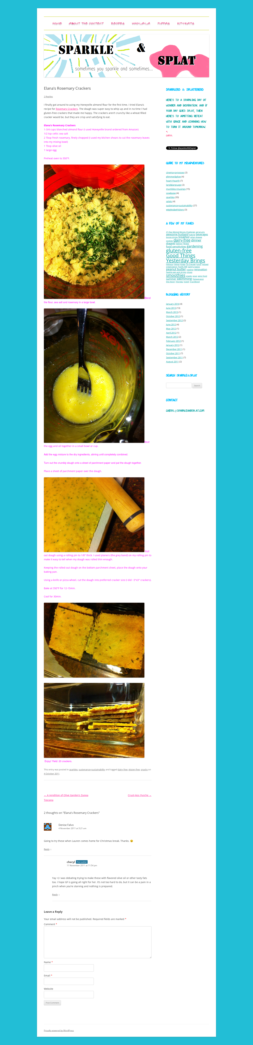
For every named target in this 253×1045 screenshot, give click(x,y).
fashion (179, 243)
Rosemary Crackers (67, 108)
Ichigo (183, 264)
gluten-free (134, 769)
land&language (173, 184)
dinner (196, 240)
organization (171, 267)
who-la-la (141, 23)
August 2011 (172, 361)
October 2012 (173, 316)
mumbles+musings (176, 188)
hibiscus (169, 264)
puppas (164, 23)
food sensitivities (176, 246)
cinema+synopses (175, 172)
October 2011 (173, 353)
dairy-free (123, 769)
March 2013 (172, 312)
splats (169, 201)
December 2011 (174, 349)
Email (48, 975)
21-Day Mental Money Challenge (180, 232)
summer (171, 278)
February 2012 (173, 340)
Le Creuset (191, 264)
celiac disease (196, 237)
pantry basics (194, 267)
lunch (198, 264)
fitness (186, 243)
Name (48, 962)
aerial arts (200, 232)
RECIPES (117, 23)
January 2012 (172, 345)
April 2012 (171, 332)
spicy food (202, 276)
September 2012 (174, 320)
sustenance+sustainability (92, 769)
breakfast (183, 237)
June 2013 (171, 308)
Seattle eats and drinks (176, 272)
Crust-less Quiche (139, 795)
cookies (169, 241)
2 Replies (48, 96)
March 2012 (172, 336)
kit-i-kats (185, 23)
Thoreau (179, 281)
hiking (177, 264)
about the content (86, 23)
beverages (202, 234)
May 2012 (171, 328)
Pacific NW (182, 267)
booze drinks (172, 237)
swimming (184, 279)
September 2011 (174, 357)
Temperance (198, 279)
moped (205, 264)
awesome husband (177, 234)
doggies (170, 243)
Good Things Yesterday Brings (185, 258)
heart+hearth (173, 180)
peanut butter (176, 269)
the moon (170, 281)
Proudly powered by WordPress (59, 1030)
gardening (195, 246)
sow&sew (171, 193)
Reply (47, 849)
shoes (189, 272)
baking (192, 234)
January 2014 (172, 303)
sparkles (73, 769)
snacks (144, 769)
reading (190, 269)
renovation (200, 269)
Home (57, 23)
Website (48, 988)
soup (195, 276)
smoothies (175, 275)
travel (186, 281)
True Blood (195, 281)
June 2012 (171, 324)
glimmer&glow (173, 176)
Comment (50, 924)
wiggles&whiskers (175, 209)
